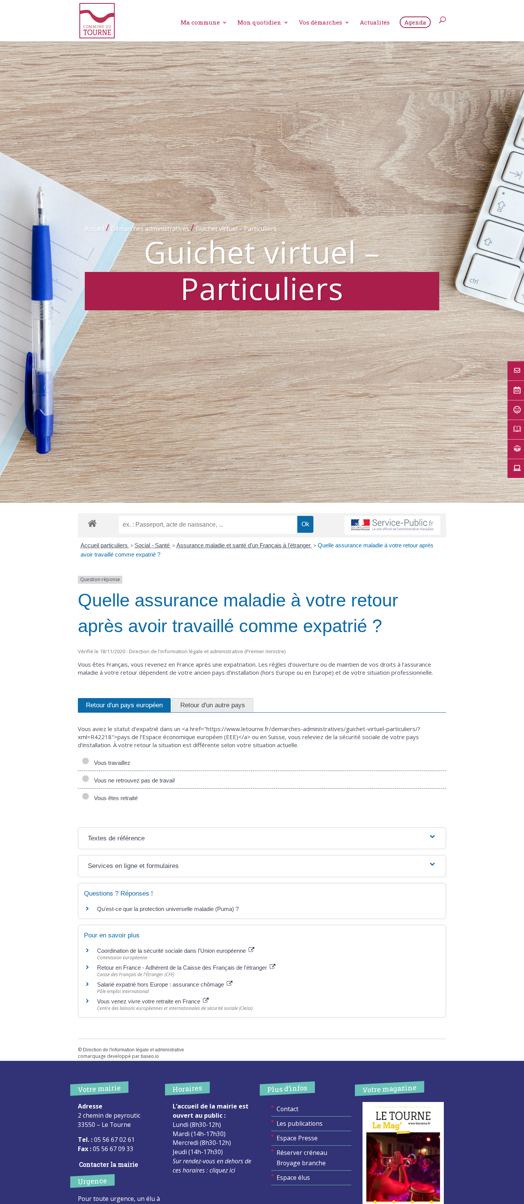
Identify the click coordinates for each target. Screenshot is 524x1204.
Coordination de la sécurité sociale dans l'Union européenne (172, 950)
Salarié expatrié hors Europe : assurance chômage (161, 984)
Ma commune (200, 23)
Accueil (94, 228)
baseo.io (150, 1056)
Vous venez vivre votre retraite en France (149, 1001)
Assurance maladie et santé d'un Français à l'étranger (244, 545)
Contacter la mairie (108, 1164)
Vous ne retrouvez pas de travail (133, 780)
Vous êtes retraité (114, 798)
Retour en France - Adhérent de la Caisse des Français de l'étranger (183, 967)
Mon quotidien (259, 23)
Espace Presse (297, 1138)
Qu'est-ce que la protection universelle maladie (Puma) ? (168, 909)
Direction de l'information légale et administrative (133, 1049)
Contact (287, 1109)
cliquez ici (222, 1170)
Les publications (300, 1123)
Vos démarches (320, 23)
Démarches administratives (150, 228)
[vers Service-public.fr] (392, 525)
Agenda (415, 22)
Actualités (375, 23)
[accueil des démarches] (92, 523)
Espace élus (293, 1177)
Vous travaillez (110, 762)
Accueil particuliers (105, 545)
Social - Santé (153, 545)
